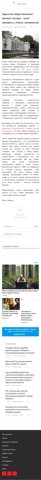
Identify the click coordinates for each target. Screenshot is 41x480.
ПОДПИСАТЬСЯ (19, 334)
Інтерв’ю (5, 465)
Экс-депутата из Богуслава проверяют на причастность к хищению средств (18, 409)
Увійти (36, 226)
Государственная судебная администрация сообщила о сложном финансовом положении (20, 350)
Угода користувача (9, 450)
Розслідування (7, 461)
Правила (5, 446)
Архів (4, 469)
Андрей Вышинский (20, 27)
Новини (5, 457)
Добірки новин (7, 453)
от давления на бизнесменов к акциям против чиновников (20, 128)
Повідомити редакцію (10, 442)
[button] (37, 4)
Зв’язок (4, 438)
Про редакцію (7, 434)
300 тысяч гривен (29, 69)
